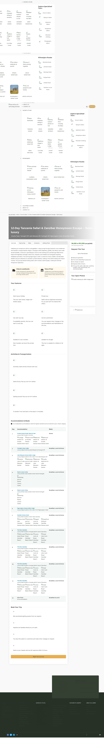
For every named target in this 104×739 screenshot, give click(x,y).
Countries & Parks (28, 205)
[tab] (13, 243)
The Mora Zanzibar (22, 530)
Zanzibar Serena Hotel (23, 515)
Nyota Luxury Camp (22, 472)
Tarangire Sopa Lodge (23, 448)
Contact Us (26, 210)
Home (17, 214)
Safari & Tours (27, 110)
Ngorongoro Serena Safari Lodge (26, 508)
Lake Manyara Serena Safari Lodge (26, 455)
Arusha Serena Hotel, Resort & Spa (26, 433)
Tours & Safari (23, 214)
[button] (87, 107)
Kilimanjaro (26, 158)
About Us (25, 207)
